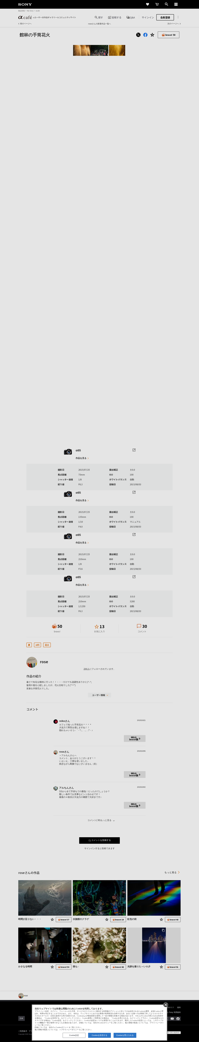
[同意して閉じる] (165, 1004)
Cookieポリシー (62, 1027)
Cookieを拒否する (99, 1035)
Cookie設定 (74, 1035)
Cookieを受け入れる (125, 1035)
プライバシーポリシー (70, 1030)
